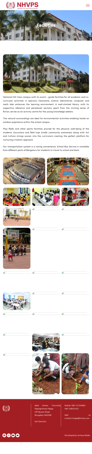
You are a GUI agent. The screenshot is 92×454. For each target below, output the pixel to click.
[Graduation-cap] (18, 435)
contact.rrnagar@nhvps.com (77, 418)
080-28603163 (72, 408)
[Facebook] (4, 435)
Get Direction (40, 421)
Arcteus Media (83, 435)
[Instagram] (9, 435)
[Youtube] (13, 435)
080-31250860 (78, 405)
